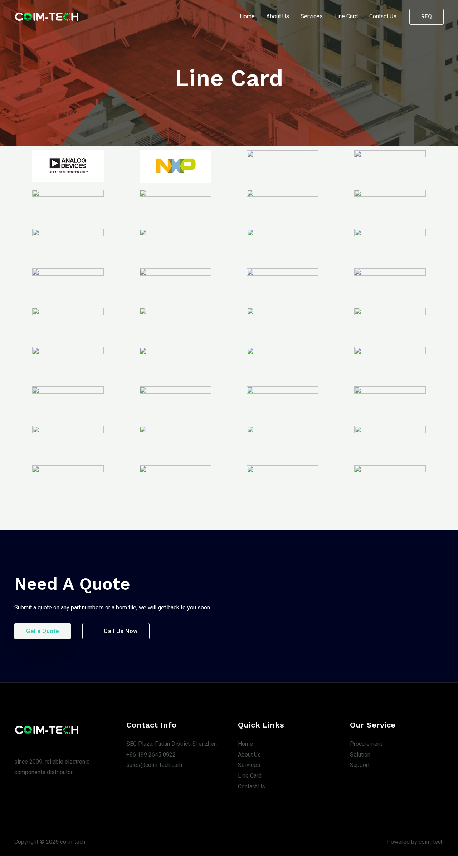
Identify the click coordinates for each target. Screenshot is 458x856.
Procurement (366, 743)
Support (360, 765)
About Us (277, 16)
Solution (360, 754)
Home (247, 16)
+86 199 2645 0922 (151, 754)
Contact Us (382, 16)
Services (312, 16)
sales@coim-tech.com (154, 765)
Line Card (346, 16)
